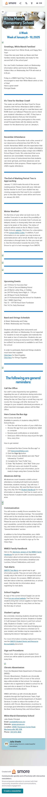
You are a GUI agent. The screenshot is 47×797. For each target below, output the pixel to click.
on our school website (17, 598)
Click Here (8, 355)
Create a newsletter (12, 791)
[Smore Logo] (11, 3)
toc (2, 11)
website (18, 230)
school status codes (17, 233)
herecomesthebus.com (19, 451)
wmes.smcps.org (18, 724)
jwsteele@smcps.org (17, 722)
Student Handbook (28, 490)
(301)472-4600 (15, 732)
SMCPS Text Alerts (11, 570)
